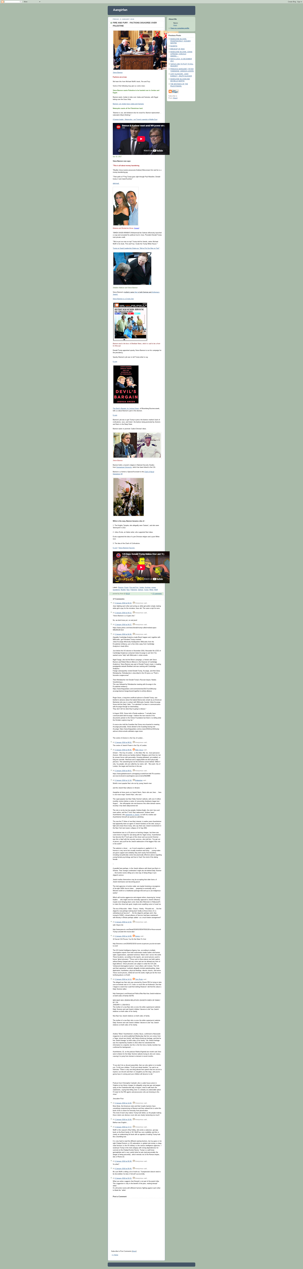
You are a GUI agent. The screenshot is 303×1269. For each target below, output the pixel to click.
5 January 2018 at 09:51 (123, 771)
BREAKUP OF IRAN (177, 49)
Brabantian (139, 780)
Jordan (141, 587)
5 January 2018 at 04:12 (123, 613)
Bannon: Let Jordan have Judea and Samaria (128, 104)
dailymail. (116, 183)
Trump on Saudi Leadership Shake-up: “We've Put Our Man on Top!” (136, 248)
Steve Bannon (118, 72)
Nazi (128, 590)
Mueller (123, 590)
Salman (140, 590)
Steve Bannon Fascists (127, 548)
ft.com (115, 361)
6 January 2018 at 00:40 (123, 1168)
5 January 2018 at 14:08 (123, 936)
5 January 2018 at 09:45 (123, 750)
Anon (175, 25)
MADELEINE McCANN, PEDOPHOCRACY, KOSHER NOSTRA (180, 41)
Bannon (120, 587)
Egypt (126, 587)
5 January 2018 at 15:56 (123, 1119)
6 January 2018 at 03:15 (123, 1178)
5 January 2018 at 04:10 (123, 603)
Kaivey (137, 936)
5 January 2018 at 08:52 (123, 742)
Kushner (147, 587)
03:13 (128, 593)
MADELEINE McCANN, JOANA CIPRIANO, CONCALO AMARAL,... (181, 54)
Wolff (156, 590)
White (151, 590)
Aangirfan (120, 10)
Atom (134, 1251)
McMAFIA (173, 46)
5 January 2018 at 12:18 (123, 780)
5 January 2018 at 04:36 (123, 634)
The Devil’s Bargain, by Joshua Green (126, 408)
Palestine (134, 590)
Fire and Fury (133, 587)
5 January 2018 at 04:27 (123, 624)
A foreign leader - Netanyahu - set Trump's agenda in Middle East (135, 119)
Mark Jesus (139, 750)
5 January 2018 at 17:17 (123, 1127)
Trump (146, 590)
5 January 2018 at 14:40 (123, 1103)
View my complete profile (179, 28)
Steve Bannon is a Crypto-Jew (123, 299)
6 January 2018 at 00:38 (123, 1161)
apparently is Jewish (132, 815)
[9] (122, 474)
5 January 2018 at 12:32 (123, 922)
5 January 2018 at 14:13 (123, 979)
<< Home (115, 1255)
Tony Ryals (139, 979)
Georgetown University (124, 467)
